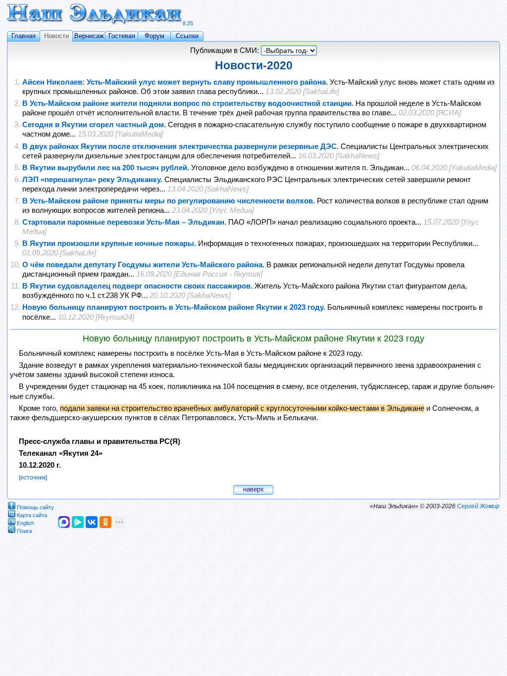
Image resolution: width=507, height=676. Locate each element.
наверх (253, 489)
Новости (56, 36)
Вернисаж (89, 36)
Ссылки (187, 36)
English (25, 522)
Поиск (24, 530)
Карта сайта (32, 514)
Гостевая (121, 36)
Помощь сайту (35, 506)
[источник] (33, 477)
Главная (23, 36)
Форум (154, 36)
